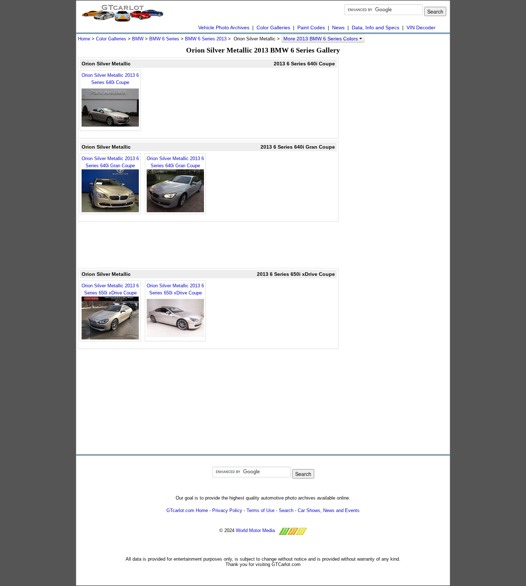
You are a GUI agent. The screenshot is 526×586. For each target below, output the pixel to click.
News (338, 27)
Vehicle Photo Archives (223, 27)
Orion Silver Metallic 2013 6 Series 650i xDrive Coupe (110, 289)
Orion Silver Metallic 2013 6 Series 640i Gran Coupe (110, 162)
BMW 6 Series (164, 38)
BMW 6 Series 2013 (206, 38)
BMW (137, 38)
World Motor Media (255, 530)
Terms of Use (260, 510)
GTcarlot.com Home (187, 510)
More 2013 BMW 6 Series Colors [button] (321, 38)
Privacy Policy (227, 510)
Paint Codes (311, 27)
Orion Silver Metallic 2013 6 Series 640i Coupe (110, 79)
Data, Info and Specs (375, 27)
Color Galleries (273, 27)
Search (286, 510)
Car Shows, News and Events (329, 510)
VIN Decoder (420, 27)
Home (84, 38)
